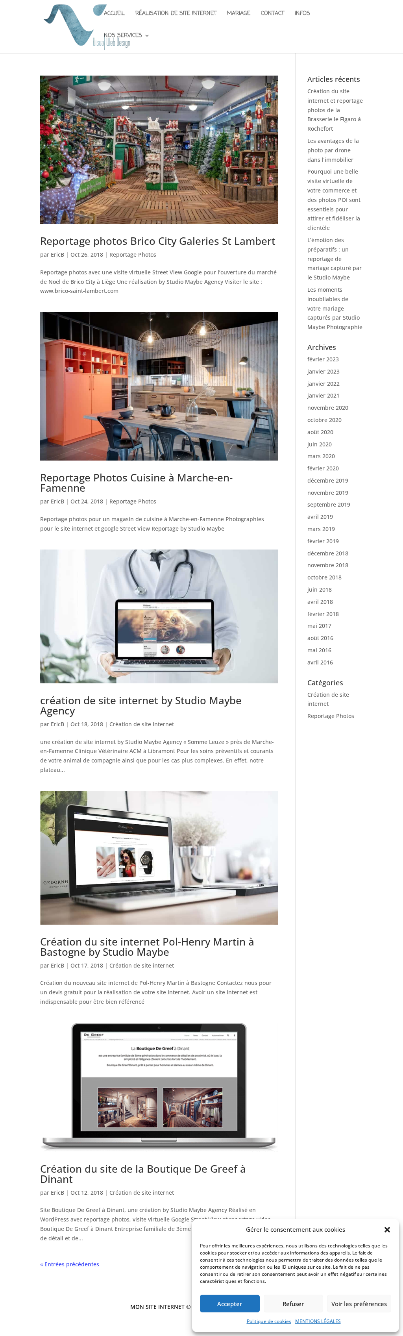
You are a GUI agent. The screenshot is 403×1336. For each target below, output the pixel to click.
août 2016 (320, 638)
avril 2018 (320, 601)
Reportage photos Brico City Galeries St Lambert (157, 241)
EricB (57, 254)
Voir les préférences (359, 1304)
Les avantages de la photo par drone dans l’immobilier (333, 150)
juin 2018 (319, 589)
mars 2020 (321, 456)
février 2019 (323, 541)
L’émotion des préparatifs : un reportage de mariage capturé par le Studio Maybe (334, 258)
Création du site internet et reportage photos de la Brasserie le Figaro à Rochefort (335, 109)
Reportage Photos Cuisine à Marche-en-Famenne (136, 482)
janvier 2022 (323, 383)
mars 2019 (321, 529)
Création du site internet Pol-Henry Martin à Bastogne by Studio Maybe (147, 946)
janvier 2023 (323, 371)
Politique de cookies (269, 1321)
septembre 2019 (328, 504)
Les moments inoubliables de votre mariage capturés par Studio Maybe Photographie (334, 308)
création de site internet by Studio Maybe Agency (141, 705)
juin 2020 (319, 444)
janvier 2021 (323, 395)
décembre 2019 (327, 480)
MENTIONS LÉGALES (318, 1321)
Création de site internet (141, 724)
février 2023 (323, 359)
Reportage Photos (132, 254)
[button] (387, 1230)
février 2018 (323, 614)
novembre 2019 (327, 492)
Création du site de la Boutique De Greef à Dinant (143, 1174)
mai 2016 (319, 650)
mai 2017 (319, 625)
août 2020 (320, 432)
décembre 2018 (327, 553)
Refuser (293, 1304)
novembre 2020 (327, 407)
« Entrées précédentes (69, 1264)
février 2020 (323, 468)
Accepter (229, 1304)
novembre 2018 (327, 565)
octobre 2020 (324, 420)
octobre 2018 (324, 577)
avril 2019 (320, 516)
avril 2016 (320, 662)
